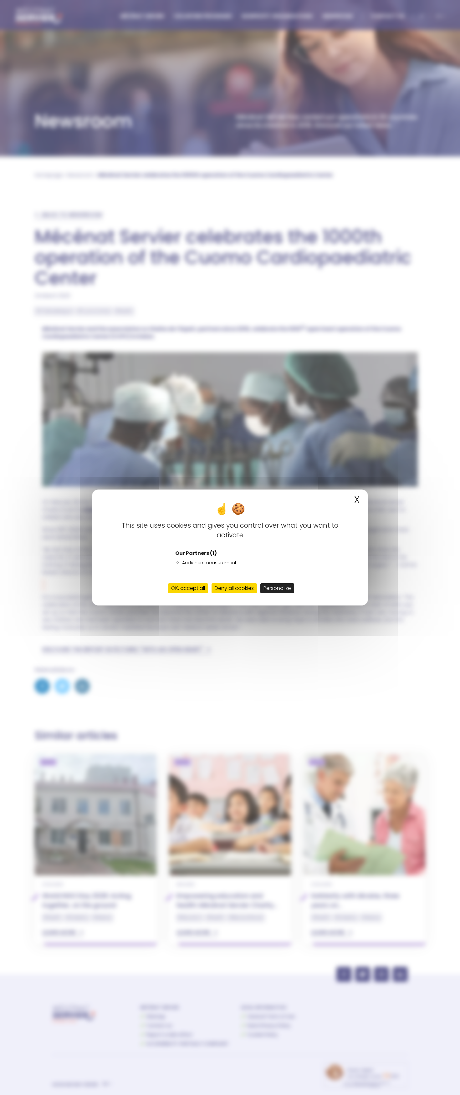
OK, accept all (188, 588)
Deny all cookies (234, 588)
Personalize (277, 588)
